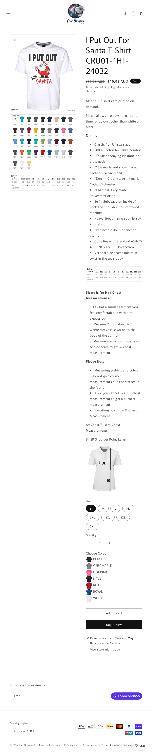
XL (128, 508)
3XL (107, 517)
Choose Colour (97, 553)
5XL (92, 526)
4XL (123, 517)
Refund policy (71, 744)
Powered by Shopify (49, 744)
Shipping (109, 87)
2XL (92, 517)
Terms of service (111, 744)
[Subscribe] (76, 695)
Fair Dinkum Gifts (29, 744)
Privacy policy (90, 744)
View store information (105, 649)
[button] (8, 13)
